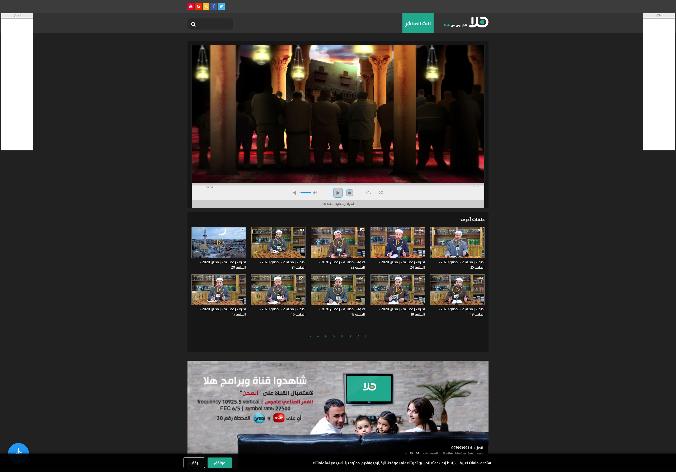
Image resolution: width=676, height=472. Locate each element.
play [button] (338, 193)
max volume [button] (315, 193)
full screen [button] (380, 192)
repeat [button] (368, 192)
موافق (220, 462)
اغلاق (659, 15)
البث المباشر (418, 24)
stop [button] (349, 193)
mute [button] (295, 193)
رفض (194, 462)
